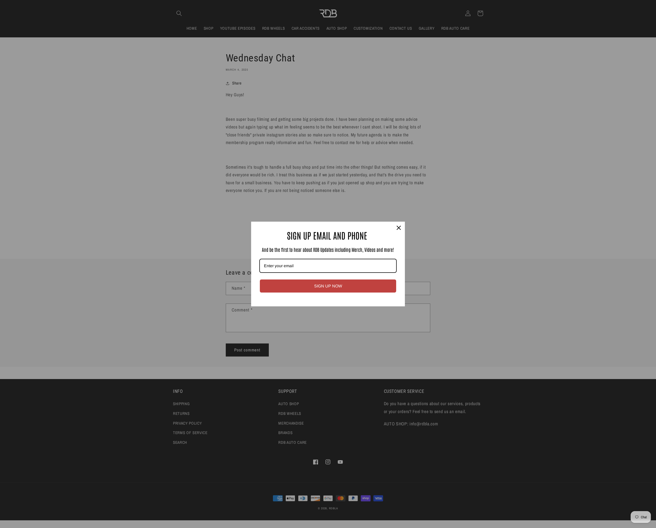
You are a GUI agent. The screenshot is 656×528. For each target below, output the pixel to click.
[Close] (399, 228)
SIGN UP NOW (328, 286)
